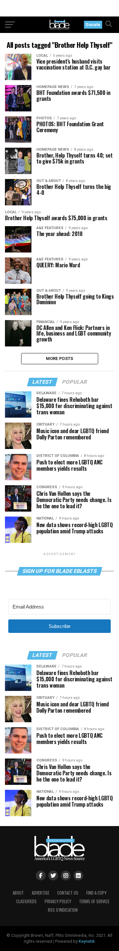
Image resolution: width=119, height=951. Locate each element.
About (18, 893)
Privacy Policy (58, 901)
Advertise (40, 893)
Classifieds (26, 901)
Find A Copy (96, 893)
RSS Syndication (63, 910)
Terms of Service (94, 901)
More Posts (59, 358)
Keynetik (87, 941)
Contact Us (67, 893)
